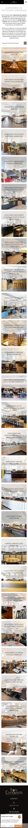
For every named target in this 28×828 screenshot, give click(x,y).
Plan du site (23, 824)
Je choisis (11, 825)
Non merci (4, 825)
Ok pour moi (18, 825)
